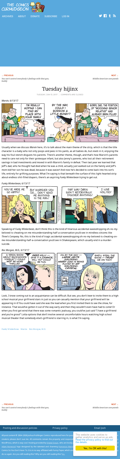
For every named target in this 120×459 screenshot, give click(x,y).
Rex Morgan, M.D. (37, 329)
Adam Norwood (9, 446)
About (22, 16)
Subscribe (50, 16)
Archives (7, 16)
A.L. (63, 454)
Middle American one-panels (105, 78)
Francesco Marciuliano (68, 446)
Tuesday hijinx (60, 89)
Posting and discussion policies (20, 428)
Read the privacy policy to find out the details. (94, 441)
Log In (65, 16)
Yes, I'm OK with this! (95, 448)
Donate (35, 16)
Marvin (24, 329)
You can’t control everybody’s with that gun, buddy (25, 79)
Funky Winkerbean (10, 329)
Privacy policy (60, 428)
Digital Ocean (52, 442)
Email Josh (100, 428)
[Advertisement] (53, 42)
